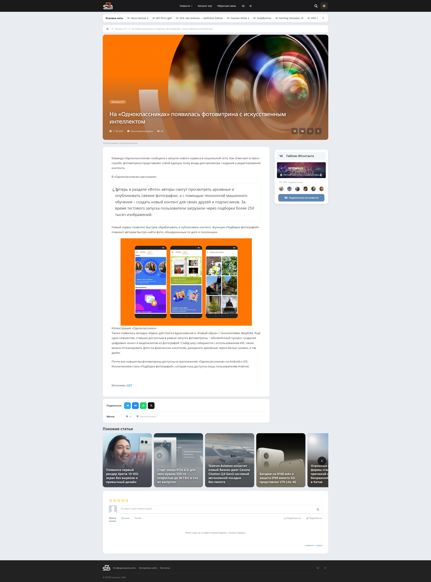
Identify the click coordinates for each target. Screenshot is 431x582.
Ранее (138, 518)
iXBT (129, 385)
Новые (112, 518)
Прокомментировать (142, 131)
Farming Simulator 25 (291, 18)
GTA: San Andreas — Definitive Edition (201, 18)
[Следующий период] (322, 461)
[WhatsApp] (310, 131)
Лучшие (125, 518)
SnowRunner (264, 18)
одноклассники (148, 416)
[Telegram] (250, 6)
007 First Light (164, 18)
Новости (185, 5)
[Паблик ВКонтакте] (282, 156)
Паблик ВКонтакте (300, 156)
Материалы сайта (148, 568)
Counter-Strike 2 (240, 18)
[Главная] (108, 28)
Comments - (313, 545)
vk (130, 416)
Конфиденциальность (124, 568)
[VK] (243, 6)
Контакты (165, 568)
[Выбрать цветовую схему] (324, 6)
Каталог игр (205, 5)
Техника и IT (120, 28)
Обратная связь (226, 5)
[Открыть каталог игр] (321, 18)
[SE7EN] (107, 6)
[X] (318, 131)
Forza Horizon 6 (139, 18)
